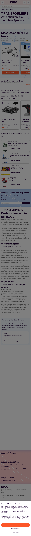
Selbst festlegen (15, 528)
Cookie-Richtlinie (6, 520)
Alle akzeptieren (15, 525)
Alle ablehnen (15, 532)
